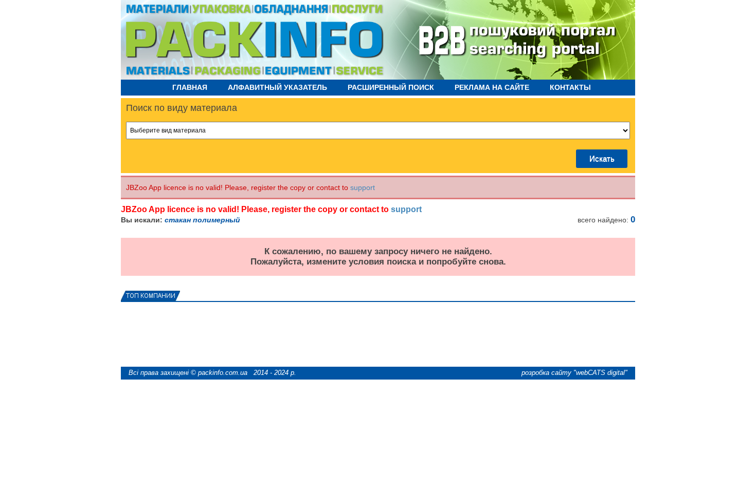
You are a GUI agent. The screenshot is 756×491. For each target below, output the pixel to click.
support (362, 187)
